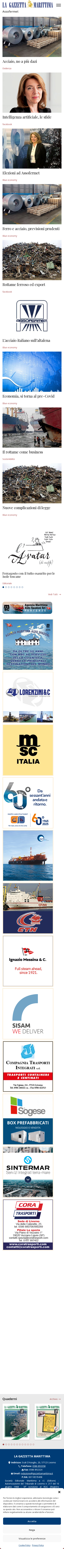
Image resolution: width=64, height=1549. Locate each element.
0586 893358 (39, 1466)
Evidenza (6, 68)
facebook (7, 124)
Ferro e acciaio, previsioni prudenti (30, 228)
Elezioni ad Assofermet (21, 172)
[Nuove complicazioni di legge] (32, 483)
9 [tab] (25, 1444)
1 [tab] (3, 587)
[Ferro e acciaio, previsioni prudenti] (32, 204)
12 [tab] (33, 1444)
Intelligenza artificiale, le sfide (26, 116)
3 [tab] (8, 587)
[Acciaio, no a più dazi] (32, 37)
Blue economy (9, 179)
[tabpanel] (32, 578)
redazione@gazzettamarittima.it (37, 1473)
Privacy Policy (38, 1545)
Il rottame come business (22, 451)
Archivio (54, 1399)
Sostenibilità (8, 459)
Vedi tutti (53, 594)
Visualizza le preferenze (32, 1538)
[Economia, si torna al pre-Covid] (32, 372)
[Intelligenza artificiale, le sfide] (32, 93)
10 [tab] (28, 1444)
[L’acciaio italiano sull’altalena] (32, 316)
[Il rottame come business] (32, 427)
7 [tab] (20, 587)
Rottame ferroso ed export (23, 284)
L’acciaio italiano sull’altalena (26, 340)
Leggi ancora (32, 578)
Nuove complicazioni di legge (26, 507)
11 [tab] (31, 1444)
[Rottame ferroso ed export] (32, 260)
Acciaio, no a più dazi (19, 61)
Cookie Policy (24, 1545)
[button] (59, 1492)
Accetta (32, 1521)
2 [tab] (6, 587)
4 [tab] (11, 587)
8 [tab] (22, 587)
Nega (32, 1529)
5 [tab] (14, 587)
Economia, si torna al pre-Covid (28, 396)
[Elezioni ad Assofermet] (32, 148)
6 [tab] (17, 587)
